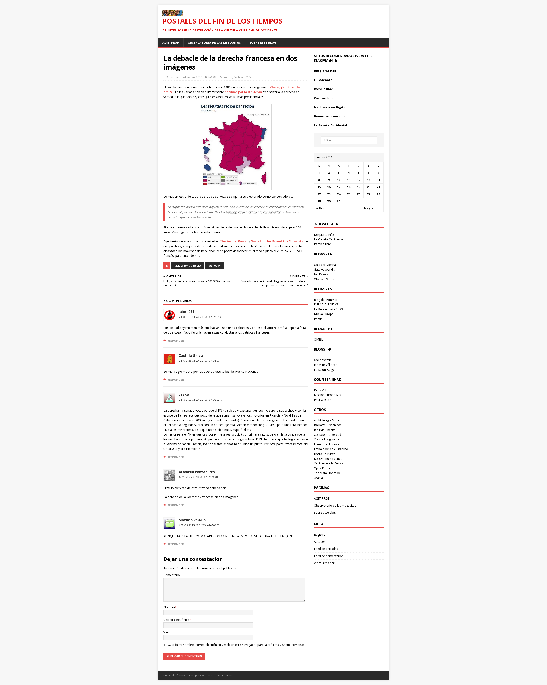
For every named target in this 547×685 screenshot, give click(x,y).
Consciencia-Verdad (327, 435)
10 (338, 180)
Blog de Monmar (325, 300)
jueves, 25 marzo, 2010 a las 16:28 (198, 477)
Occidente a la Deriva (328, 463)
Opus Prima (322, 468)
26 (358, 194)
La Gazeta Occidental (330, 125)
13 (368, 180)
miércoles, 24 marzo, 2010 (185, 77)
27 (368, 194)
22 (319, 194)
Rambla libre (323, 89)
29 (319, 201)
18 (348, 187)
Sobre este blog (263, 42)
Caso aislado (323, 98)
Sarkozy (215, 266)
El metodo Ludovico (328, 444)
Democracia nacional (330, 116)
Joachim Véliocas (325, 365)
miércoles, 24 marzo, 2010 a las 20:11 (201, 360)
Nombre (169, 607)
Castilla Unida (191, 355)
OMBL (318, 339)
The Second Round (234, 241)
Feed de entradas (326, 549)
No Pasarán (322, 274)
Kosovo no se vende (328, 459)
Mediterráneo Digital (330, 107)
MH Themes (226, 675)
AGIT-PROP (170, 42)
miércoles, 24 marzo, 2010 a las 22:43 (201, 399)
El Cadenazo (323, 80)
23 (329, 194)
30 (329, 201)
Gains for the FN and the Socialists (277, 241)
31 (338, 201)
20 (368, 187)
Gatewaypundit (324, 269)
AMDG (212, 77)
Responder (175, 340)
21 (378, 187)
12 (358, 180)
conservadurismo (187, 266)
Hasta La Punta (324, 454)
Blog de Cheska (324, 430)
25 (348, 194)
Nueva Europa (324, 314)
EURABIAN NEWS (326, 304)
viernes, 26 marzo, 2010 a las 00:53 (199, 525)
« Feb (320, 208)
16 (329, 187)
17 (338, 187)
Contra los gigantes (327, 439)
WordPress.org (324, 563)
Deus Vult (320, 390)
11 (348, 180)
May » (368, 208)
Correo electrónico (176, 620)
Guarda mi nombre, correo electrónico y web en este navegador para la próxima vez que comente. (236, 645)
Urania (318, 478)
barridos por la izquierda (243, 92)
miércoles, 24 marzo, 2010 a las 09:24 (201, 317)
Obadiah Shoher (325, 279)
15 (319, 187)
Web (166, 632)
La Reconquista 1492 (328, 309)
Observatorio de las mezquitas (214, 42)
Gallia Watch (322, 360)
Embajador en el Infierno (331, 449)
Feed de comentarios (328, 556)
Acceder (319, 542)
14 (378, 180)
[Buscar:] (348, 140)
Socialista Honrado (327, 473)
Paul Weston (322, 400)
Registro (319, 534)
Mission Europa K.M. (328, 395)
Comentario (171, 575)
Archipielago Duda (326, 420)
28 (378, 194)
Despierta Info (325, 71)
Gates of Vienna (325, 265)
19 (358, 187)
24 (338, 194)
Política (238, 77)
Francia (227, 77)
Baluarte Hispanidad (328, 425)
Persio (318, 319)
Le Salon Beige (324, 370)
